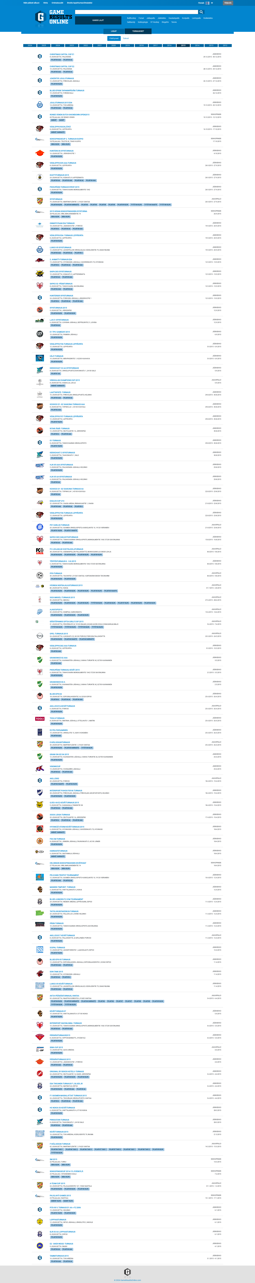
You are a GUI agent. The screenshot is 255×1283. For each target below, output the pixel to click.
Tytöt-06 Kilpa (56, 627)
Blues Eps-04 (56, 694)
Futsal (141, 18)
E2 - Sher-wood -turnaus (61, 1244)
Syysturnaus (56, 199)
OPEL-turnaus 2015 (59, 634)
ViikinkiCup (55, 766)
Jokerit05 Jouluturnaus (62, 78)
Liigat (114, 31)
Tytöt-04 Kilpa (136, 205)
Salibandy (131, 22)
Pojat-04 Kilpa (56, 205)
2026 (30, 45)
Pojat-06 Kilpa (56, 156)
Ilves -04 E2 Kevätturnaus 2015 (64, 803)
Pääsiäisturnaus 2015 (60, 1059)
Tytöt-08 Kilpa (165, 205)
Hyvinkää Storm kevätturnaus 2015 (67, 827)
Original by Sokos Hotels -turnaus (67, 1071)
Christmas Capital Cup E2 (62, 66)
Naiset (61, 120)
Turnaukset (138, 31)
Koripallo (185, 18)
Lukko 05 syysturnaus (60, 247)
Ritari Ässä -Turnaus (59, 428)
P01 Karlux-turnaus (59, 525)
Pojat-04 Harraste (72, 205)
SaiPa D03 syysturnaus (60, 271)
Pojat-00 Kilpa (56, 458)
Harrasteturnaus (58, 851)
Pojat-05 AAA (56, 72)
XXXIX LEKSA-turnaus (60, 815)
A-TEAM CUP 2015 (57, 1183)
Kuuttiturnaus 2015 (59, 175)
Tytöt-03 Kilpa (83, 627)
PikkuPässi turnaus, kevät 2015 (65, 670)
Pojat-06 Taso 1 (57, 1149)
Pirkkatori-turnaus (59, 1120)
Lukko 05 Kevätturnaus (61, 984)
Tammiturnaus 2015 (59, 1256)
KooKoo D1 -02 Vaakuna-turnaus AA (67, 489)
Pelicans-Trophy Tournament (64, 875)
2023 (72, 45)
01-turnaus (55, 440)
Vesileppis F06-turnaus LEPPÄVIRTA (66, 344)
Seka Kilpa (55, 144)
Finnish (201, 3)
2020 (113, 45)
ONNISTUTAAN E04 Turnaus (62, 223)
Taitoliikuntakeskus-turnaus (64, 911)
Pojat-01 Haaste (71, 530)
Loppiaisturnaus (58, 1220)
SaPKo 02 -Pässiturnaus (61, 284)
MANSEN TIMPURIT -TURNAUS (62, 887)
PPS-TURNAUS (56, 573)
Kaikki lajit (98, 20)
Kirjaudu (228, 3)
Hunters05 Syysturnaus (61, 296)
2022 (86, 45)
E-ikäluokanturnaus (60, 742)
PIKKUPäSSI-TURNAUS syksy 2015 (64, 187)
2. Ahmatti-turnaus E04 (61, 259)
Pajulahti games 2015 (60, 1195)
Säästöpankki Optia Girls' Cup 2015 (66, 621)
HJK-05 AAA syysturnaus (61, 465)
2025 (44, 45)
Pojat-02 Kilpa (56, 591)
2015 (183, 45)
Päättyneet (114, 38)
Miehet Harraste (57, 132)
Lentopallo (196, 18)
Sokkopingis (143, 22)
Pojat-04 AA (67, 60)
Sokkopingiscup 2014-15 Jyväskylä (66, 1171)
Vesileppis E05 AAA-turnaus (63, 163)
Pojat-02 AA (67, 289)
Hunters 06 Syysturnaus (61, 151)
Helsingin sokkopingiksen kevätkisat (68, 863)
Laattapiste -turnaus (60, 392)
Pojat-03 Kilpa (56, 337)
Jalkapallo (150, 18)
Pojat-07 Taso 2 (115, 1149)
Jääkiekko (162, 18)
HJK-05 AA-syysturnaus (61, 477)
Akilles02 (54, 778)
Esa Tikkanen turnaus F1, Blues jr (66, 1084)
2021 (99, 45)
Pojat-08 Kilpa (56, 96)
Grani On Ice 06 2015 (59, 754)
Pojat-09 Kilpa (123, 205)
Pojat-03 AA (55, 180)
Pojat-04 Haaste (71, 639)
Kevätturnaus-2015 (59, 1132)
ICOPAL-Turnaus (57, 947)
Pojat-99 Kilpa (56, 711)
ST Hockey (154, 22)
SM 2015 (53, 1159)
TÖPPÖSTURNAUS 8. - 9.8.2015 (63, 561)
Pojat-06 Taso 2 (72, 1149)
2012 (225, 45)
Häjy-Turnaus (56, 356)
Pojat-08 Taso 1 (129, 1149)
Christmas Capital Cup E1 (62, 54)
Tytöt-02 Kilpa (97, 627)
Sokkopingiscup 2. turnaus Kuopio (66, 139)
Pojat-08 (102, 205)
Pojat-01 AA (55, 373)
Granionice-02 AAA (58, 658)
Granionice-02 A (57, 682)
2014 (197, 45)
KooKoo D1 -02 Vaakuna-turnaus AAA (67, 404)
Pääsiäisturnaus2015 (60, 1035)
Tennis (174, 22)
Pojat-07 (119, 1001)
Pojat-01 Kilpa (56, 446)
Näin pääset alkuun (31, 3)
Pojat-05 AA (67, 72)
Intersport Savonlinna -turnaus (66, 1023)
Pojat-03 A (55, 434)
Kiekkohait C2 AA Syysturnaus (64, 368)
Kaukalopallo (174, 18)
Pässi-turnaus (56, 923)
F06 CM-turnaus (57, 839)
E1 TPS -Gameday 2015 (60, 332)
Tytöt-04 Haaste (150, 205)
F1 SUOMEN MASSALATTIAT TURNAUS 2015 (68, 1096)
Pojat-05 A (78, 253)
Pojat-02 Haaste (57, 784)
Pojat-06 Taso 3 (86, 1149)
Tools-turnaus (57, 718)
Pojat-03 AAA (67, 180)
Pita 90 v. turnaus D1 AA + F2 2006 (65, 1207)
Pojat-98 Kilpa (56, 941)
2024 (58, 45)
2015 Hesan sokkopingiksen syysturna (68, 211)
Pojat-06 (84, 205)
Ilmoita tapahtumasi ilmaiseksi (79, 3)
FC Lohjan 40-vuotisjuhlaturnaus (66, 549)
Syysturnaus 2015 (58, 308)
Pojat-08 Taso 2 (144, 1149)
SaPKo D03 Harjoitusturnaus (64, 537)
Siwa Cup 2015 (56, 1047)
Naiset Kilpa (68, 1201)
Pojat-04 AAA (56, 60)
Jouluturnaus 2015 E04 (61, 103)
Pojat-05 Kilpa (56, 84)
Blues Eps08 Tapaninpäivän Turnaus (67, 90)
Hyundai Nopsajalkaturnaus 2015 (66, 585)
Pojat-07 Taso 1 (101, 1149)
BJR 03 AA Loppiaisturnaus (62, 1232)
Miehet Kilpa (56, 1201)
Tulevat (126, 38)
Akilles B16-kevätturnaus (62, 706)
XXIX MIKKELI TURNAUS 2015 (62, 597)
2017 (155, 45)
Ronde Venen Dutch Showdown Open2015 (69, 115)
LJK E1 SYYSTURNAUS (59, 320)
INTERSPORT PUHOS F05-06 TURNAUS (66, 791)
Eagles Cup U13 (57, 501)
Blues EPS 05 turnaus (60, 959)
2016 (169, 45)
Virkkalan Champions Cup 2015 (65, 380)
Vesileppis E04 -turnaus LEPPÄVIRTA (66, 235)
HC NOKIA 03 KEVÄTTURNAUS (62, 1108)
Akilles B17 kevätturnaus (62, 935)
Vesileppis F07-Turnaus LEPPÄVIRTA (66, 416)
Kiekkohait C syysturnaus (62, 453)
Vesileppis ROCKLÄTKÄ (60, 127)
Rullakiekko (208, 18)
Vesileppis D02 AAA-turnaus (63, 646)
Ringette (165, 22)
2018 (141, 45)
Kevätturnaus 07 (58, 1011)
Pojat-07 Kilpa (56, 422)
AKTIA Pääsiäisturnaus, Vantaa (64, 996)
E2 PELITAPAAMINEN (59, 730)
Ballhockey (131, 18)
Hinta (45, 3)
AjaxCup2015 (56, 609)
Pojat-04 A (55, 229)
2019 (127, 45)
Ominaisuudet (57, 3)
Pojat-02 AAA (56, 289)
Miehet (54, 120)
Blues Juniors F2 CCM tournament (66, 899)
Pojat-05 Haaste (110, 591)
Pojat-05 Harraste (72, 748)
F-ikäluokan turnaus (60, 1144)
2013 (211, 45)
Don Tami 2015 (56, 972)
